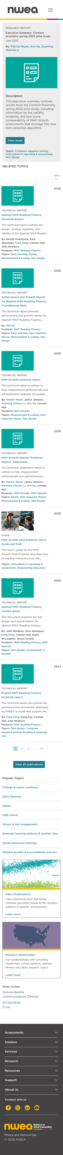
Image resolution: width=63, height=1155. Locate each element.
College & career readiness (20, 787)
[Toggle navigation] (50, 9)
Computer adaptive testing (31, 151)
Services (11, 1051)
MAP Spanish (39, 493)
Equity (33, 254)
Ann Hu (35, 46)
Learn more (13, 914)
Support (11, 1080)
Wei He (10, 325)
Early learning (19, 254)
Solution (11, 1042)
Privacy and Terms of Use (20, 1135)
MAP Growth (21, 411)
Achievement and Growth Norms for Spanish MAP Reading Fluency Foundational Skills (23, 301)
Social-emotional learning (19, 842)
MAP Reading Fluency (27, 250)
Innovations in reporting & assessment (29, 154)
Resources (12, 1070)
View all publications (29, 764)
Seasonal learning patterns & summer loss (30, 833)
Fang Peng (21, 242)
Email (6, 1007)
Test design (13, 157)
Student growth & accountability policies (29, 852)
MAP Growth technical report (21, 379)
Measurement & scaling (15, 258)
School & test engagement (19, 824)
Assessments (14, 1032)
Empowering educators (31, 567)
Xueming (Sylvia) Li (13, 403)
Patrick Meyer (20, 46)
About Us (11, 1089)
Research (11, 1061)
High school (10, 815)
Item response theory (33, 497)
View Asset (15, 140)
